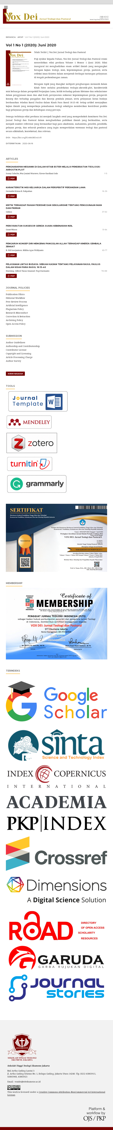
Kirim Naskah (15, 373)
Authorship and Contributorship (23, 346)
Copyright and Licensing (18, 353)
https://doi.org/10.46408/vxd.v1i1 (26, 137)
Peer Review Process (16, 301)
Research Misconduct (17, 312)
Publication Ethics (15, 294)
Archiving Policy (14, 320)
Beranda (11, 37)
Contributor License (16, 349)
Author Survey (13, 360)
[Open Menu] (6, 7)
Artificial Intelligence (17, 305)
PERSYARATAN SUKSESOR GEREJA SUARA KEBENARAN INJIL (39, 225)
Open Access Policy (15, 323)
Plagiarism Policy (15, 309)
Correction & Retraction (18, 316)
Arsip (20, 37)
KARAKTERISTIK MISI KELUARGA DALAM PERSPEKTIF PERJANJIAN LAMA (45, 187)
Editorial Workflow (15, 298)
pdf (12, 178)
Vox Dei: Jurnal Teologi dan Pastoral (59, 7)
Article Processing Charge (19, 357)
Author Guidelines (15, 342)
